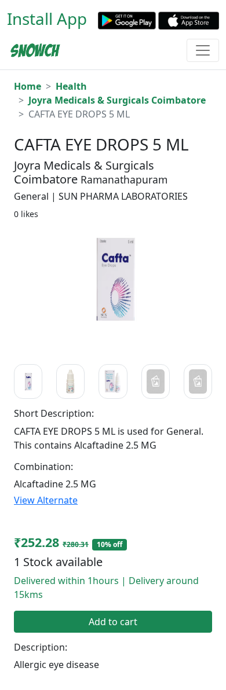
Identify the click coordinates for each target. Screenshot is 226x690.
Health (71, 86)
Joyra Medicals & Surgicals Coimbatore (117, 100)
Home (27, 86)
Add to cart (113, 621)
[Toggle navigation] (203, 50)
